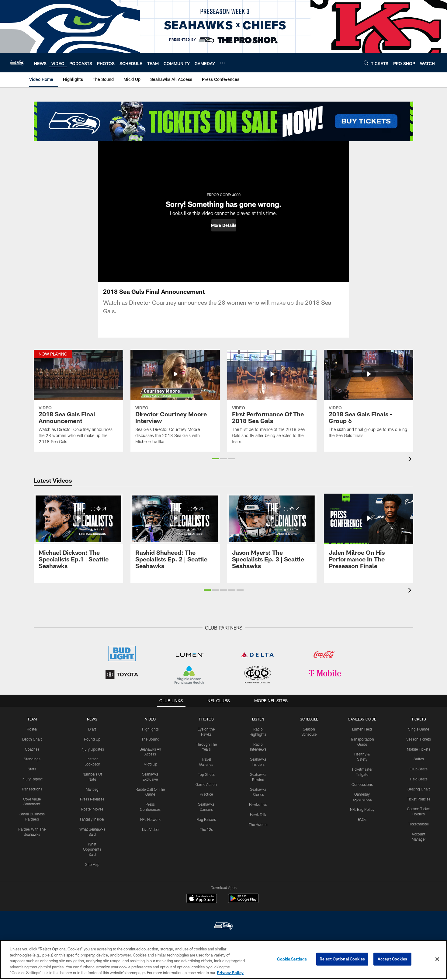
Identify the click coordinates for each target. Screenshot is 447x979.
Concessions (362, 784)
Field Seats (419, 779)
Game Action (206, 784)
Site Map (92, 864)
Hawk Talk (258, 814)
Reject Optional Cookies (342, 958)
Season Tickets (418, 739)
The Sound (150, 739)
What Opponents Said (92, 849)
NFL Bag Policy (362, 809)
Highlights (150, 729)
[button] (223, 225)
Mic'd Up (150, 764)
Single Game (418, 729)
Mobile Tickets (418, 749)
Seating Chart (418, 789)
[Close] (437, 959)
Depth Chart (32, 739)
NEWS (92, 719)
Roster (32, 729)
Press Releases (92, 799)
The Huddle (258, 824)
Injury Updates (92, 749)
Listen (258, 719)
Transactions (32, 789)
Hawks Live (258, 804)
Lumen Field (362, 729)
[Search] (366, 63)
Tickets (418, 719)
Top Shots (206, 774)
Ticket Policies (418, 799)
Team (32, 719)
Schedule (309, 719)
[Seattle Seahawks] (223, 926)
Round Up (92, 739)
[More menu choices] (222, 63)
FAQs (362, 819)
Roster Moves (92, 809)
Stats (32, 769)
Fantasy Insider (92, 819)
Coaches (32, 749)
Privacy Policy (230, 972)
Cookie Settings (292, 958)
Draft (92, 729)
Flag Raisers (206, 819)
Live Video (150, 829)
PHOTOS (206, 719)
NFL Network (150, 819)
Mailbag (92, 789)
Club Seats (419, 769)
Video (150, 719)
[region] (223, 959)
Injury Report (32, 779)
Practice (206, 794)
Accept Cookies (392, 958)
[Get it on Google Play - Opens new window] (243, 901)
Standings (32, 759)
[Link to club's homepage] (17, 62)
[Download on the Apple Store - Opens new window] (201, 899)
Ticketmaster (418, 824)
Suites (419, 759)
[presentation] (410, 460)
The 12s (206, 829)
